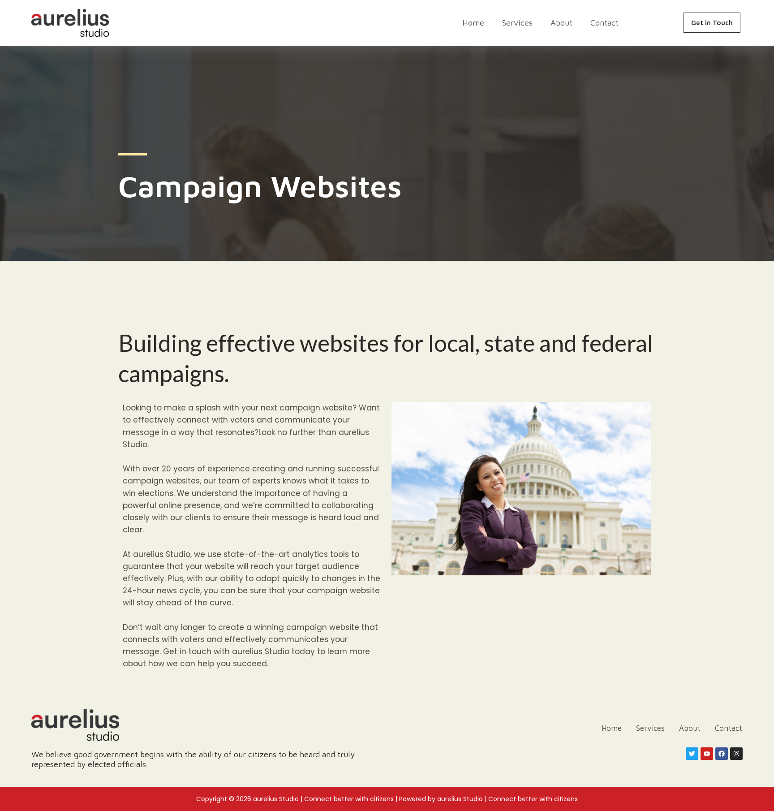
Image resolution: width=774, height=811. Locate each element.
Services (517, 22)
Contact (604, 22)
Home (473, 22)
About (561, 22)
